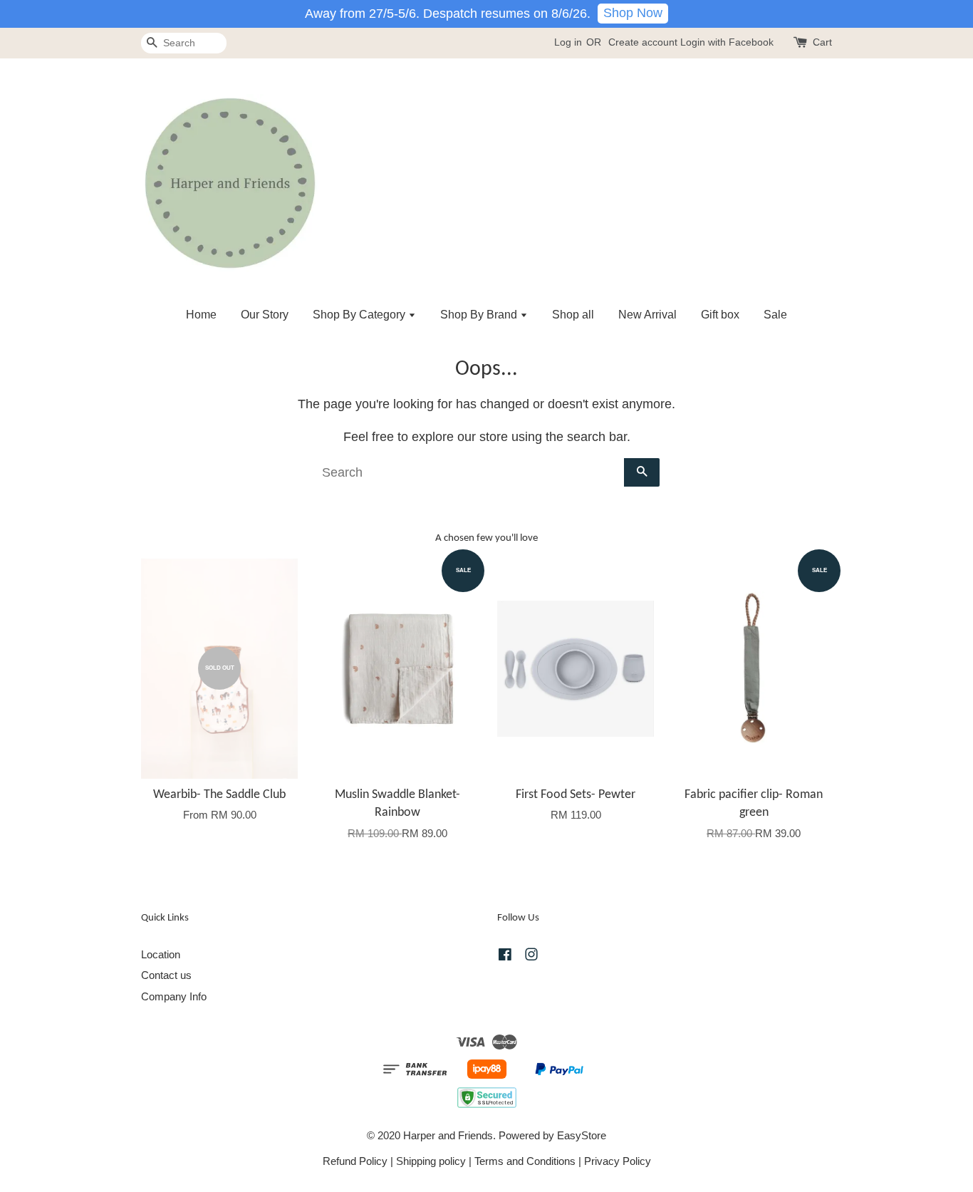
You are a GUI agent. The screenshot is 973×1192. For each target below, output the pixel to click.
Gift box (720, 315)
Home (201, 315)
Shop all (573, 315)
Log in (568, 42)
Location (160, 954)
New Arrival (647, 315)
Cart (822, 42)
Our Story (264, 315)
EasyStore (581, 1135)
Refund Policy (355, 1161)
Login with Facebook (727, 42)
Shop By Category (360, 315)
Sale (775, 315)
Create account (642, 42)
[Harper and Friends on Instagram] (531, 956)
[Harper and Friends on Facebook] (505, 956)
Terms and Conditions (525, 1161)
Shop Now (632, 13)
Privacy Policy (617, 1161)
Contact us (166, 975)
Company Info (174, 996)
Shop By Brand (480, 315)
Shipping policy (431, 1161)
